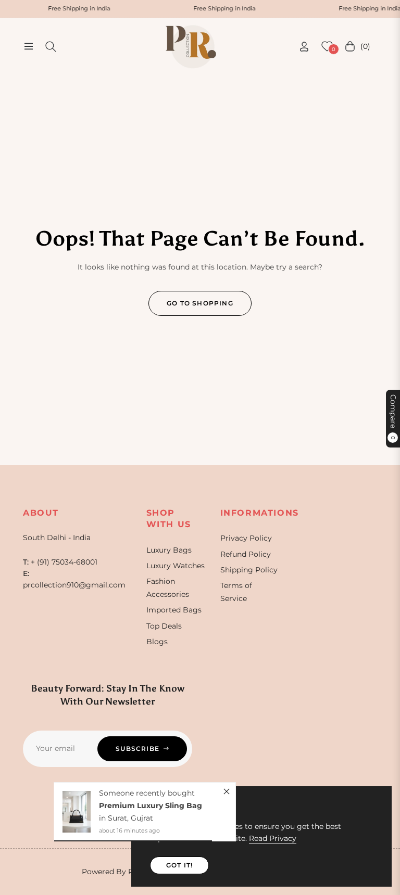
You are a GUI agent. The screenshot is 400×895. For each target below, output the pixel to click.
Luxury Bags (169, 550)
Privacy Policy (246, 538)
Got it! (179, 865)
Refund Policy (245, 554)
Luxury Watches (175, 565)
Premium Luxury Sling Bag (150, 805)
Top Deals (164, 626)
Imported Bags (174, 610)
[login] (304, 46)
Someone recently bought (147, 793)
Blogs (157, 641)
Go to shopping (200, 303)
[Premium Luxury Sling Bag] (77, 812)
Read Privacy (272, 838)
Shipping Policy (249, 569)
